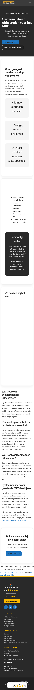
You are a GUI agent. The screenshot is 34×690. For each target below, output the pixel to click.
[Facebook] (6, 607)
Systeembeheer (8, 619)
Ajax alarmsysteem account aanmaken (15, 643)
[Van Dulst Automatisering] (8, 2)
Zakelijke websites (9, 626)
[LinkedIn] (10, 607)
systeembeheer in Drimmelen (10, 572)
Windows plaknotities (10, 640)
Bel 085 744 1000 (10, 42)
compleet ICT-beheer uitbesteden (14, 520)
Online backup (8, 634)
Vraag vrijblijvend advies (12, 47)
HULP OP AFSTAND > (12, 601)
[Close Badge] (27, 682)
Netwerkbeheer (8, 621)
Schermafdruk (8, 636)
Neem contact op (13, 553)
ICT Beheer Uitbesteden (11, 617)
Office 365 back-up (9, 623)
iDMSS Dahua (8, 638)
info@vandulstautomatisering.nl (13, 659)
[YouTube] (15, 607)
